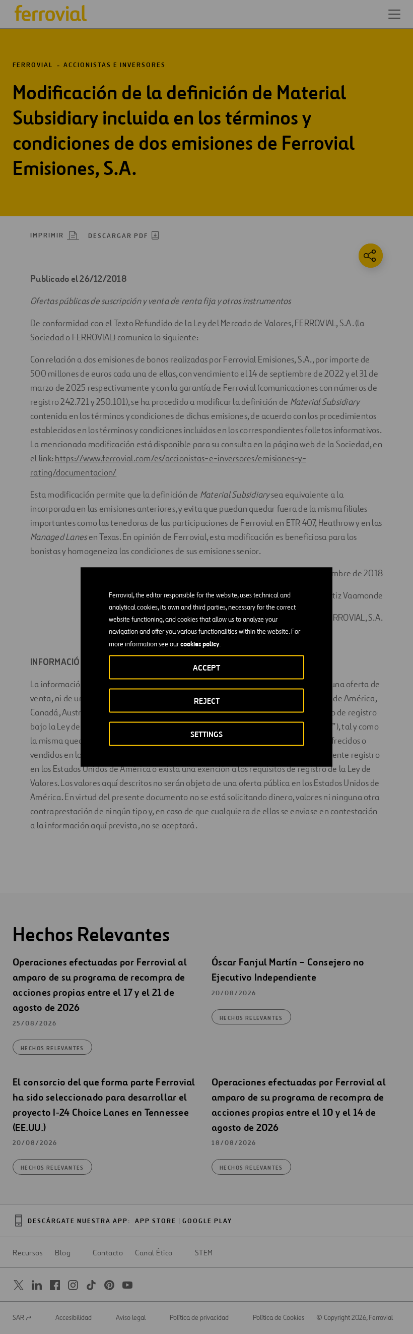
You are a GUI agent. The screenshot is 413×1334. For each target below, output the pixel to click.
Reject (207, 701)
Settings (206, 734)
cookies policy (199, 643)
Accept (206, 667)
